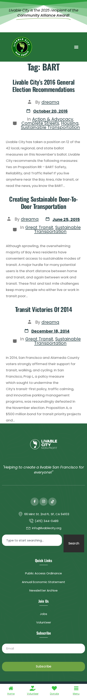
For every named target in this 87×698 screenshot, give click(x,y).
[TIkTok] (52, 502)
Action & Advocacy (52, 119)
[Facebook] (35, 502)
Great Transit (39, 227)
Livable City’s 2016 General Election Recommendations (43, 85)
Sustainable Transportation (50, 127)
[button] (76, 47)
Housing (70, 123)
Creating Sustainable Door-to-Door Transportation (43, 202)
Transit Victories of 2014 (43, 309)
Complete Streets (40, 123)
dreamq (50, 102)
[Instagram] (43, 502)
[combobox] (32, 540)
